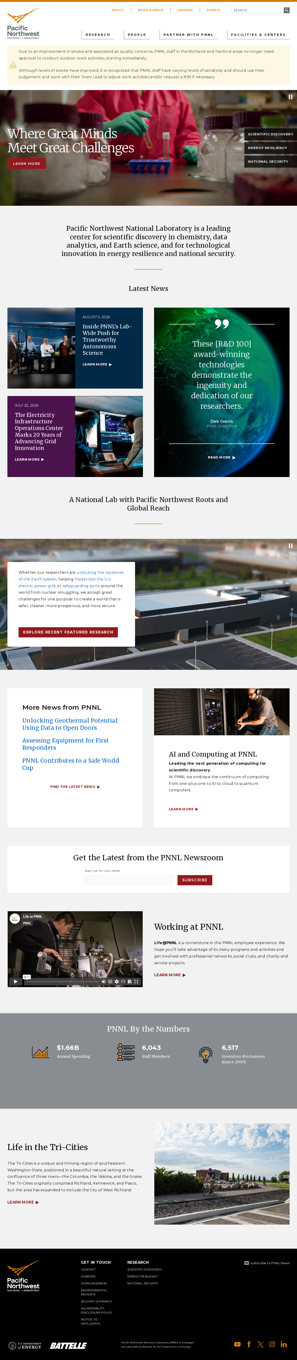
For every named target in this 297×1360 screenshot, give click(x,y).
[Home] (23, 23)
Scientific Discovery (144, 1269)
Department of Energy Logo (24, 1346)
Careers (185, 10)
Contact (88, 1269)
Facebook (249, 1344)
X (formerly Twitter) (260, 1344)
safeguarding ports (81, 586)
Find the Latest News (72, 787)
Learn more (26, 163)
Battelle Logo (68, 1346)
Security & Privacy (96, 1301)
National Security (142, 1283)
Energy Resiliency (142, 1276)
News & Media (150, 10)
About (118, 10)
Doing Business (94, 1283)
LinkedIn (283, 1344)
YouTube (237, 1344)
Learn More (167, 975)
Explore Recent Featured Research (68, 632)
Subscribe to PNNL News (270, 1263)
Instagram (272, 1344)
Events (213, 10)
